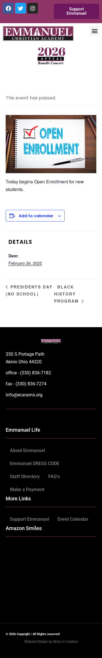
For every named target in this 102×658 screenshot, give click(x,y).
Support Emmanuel (29, 519)
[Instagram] (32, 8)
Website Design (36, 642)
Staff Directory (25, 476)
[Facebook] (8, 8)
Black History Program (67, 294)
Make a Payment (27, 489)
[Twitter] (20, 8)
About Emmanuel (27, 450)
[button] (94, 30)
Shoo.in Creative (65, 642)
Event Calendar (73, 519)
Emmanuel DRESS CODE (34, 463)
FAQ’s (54, 476)
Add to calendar (36, 216)
